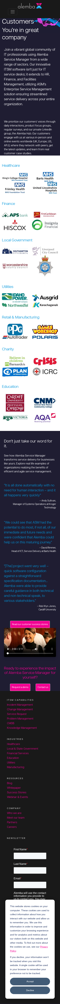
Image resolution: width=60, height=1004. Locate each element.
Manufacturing (15, 767)
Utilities (11, 762)
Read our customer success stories (30, 624)
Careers (12, 827)
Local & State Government (22, 748)
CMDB (10, 723)
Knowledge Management (22, 728)
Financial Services (18, 753)
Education (13, 758)
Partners (12, 822)
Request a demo (20, 687)
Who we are (14, 813)
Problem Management (20, 718)
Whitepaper (14, 788)
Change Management (20, 709)
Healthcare (13, 744)
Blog (9, 783)
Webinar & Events (17, 797)
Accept (30, 981)
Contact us (43, 687)
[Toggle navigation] (12, 11)
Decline (30, 990)
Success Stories (16, 792)
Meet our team (15, 817)
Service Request (16, 714)
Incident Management (20, 705)
